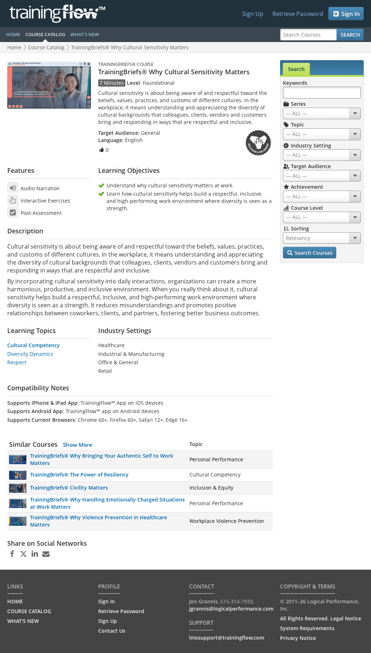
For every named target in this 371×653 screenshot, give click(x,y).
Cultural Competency (33, 345)
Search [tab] (296, 69)
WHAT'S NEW (84, 34)
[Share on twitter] (23, 554)
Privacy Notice (298, 638)
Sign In (350, 14)
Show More (77, 444)
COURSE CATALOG (45, 34)
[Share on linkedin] (34, 554)
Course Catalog (46, 47)
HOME (13, 34)
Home (14, 47)
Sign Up (252, 14)
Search (350, 34)
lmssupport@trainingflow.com (226, 637)
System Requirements (307, 628)
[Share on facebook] (12, 554)
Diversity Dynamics (30, 353)
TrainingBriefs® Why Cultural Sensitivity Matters (130, 47)
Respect (16, 362)
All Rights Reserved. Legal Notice (320, 618)
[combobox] (322, 113)
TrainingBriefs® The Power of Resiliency (79, 474)
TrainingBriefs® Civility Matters (69, 487)
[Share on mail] (46, 554)
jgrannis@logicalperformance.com (231, 608)
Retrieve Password (297, 14)
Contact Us (111, 630)
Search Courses (313, 252)
